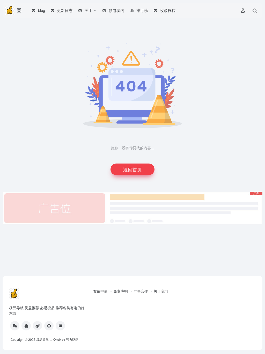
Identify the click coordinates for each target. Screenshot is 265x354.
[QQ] (26, 325)
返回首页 (132, 169)
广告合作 (141, 291)
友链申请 (100, 291)
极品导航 (42, 339)
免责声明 (120, 291)
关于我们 (161, 291)
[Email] (60, 325)
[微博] (37, 325)
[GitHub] (49, 325)
